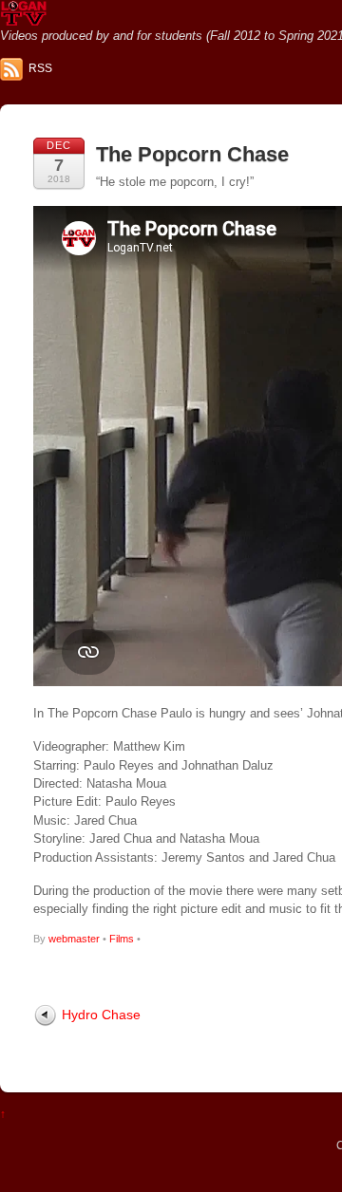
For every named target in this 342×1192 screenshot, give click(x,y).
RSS (40, 68)
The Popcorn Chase (192, 154)
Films (121, 938)
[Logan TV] (24, 18)
